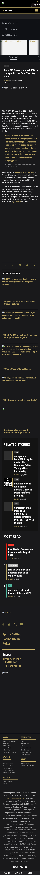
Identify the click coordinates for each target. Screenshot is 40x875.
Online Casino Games (9, 741)
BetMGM (6, 80)
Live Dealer (6, 743)
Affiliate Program (8, 782)
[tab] (20, 23)
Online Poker (6, 750)
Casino (11, 545)
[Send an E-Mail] (20, 265)
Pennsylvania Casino (9, 770)
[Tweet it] (5, 265)
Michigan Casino (8, 764)
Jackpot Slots (7, 748)
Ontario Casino (7, 768)
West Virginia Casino (9, 772)
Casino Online (11, 639)
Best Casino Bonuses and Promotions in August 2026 (20, 552)
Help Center (11, 666)
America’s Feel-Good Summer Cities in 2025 (19, 592)
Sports (18, 873)
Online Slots (6, 746)
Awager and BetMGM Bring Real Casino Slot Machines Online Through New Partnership (24, 464)
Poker (6, 643)
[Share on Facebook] (12, 265)
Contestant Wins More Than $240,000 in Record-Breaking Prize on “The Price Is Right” (24, 515)
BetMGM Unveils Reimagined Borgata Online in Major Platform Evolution (23, 489)
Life (10, 585)
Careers (5, 784)
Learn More (13, 58)
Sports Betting (11, 634)
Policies (23, 867)
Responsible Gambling (11, 661)
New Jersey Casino (8, 766)
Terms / (16, 867)
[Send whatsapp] (27, 265)
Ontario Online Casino (9, 752)
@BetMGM (17, 202)
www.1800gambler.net (15, 798)
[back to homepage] (16, 4)
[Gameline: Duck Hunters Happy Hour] (13, 47)
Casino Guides (13, 565)
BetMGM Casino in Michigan (25, 172)
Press (6, 66)
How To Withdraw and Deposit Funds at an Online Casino (19, 572)
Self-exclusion (25, 763)
